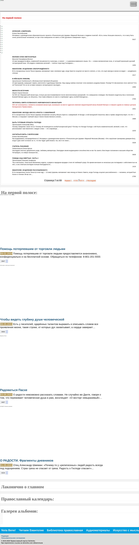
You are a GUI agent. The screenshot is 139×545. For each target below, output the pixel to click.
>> (83, 181)
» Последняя (91, 181)
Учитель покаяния (20, 146)
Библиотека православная (65, 530)
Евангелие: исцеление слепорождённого (30, 69)
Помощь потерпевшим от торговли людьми (32, 249)
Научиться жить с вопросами (25, 134)
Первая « (68, 181)
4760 (134, 99)
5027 (134, 39)
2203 (134, 131)
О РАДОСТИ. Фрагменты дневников (26, 460)
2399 (134, 87)
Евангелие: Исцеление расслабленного (29, 170)
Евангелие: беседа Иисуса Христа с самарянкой (33, 112)
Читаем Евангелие (31, 530)
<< (74, 181)
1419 (134, 166)
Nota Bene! (8, 530)
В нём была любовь (21, 79)
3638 (134, 154)
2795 (134, 176)
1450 (134, 65)
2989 (134, 119)
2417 (134, 75)
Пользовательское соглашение (13, 538)
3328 (134, 142)
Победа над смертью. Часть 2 (25, 158)
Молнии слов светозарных (24, 57)
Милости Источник (20, 90)
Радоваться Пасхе (13, 390)
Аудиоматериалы (98, 530)
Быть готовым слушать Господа (26, 122)
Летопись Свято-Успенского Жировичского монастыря (37, 102)
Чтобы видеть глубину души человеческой (32, 319)
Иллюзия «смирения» (21, 31)
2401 (134, 109)
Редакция (5, 536)
